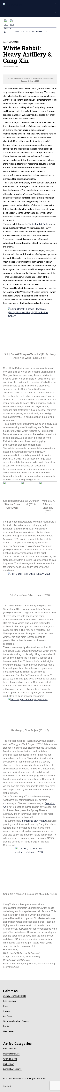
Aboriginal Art (10, 1058)
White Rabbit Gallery (39, 224)
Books (6, 1026)
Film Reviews (9, 1001)
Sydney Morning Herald (14, 995)
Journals (7, 1011)
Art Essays (8, 1016)
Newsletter (8, 1031)
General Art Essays (12, 1069)
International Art (11, 1053)
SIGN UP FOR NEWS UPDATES (30, 31)
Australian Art (10, 1048)
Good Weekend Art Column (16, 1021)
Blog (5, 1006)
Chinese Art (8, 1063)
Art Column (11, 42)
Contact (7, 1086)
